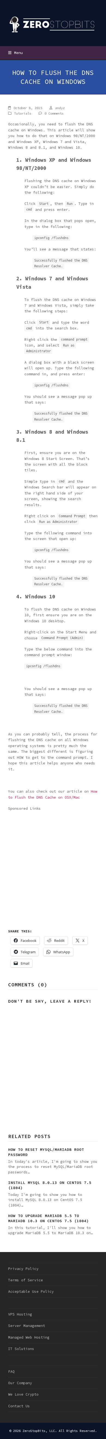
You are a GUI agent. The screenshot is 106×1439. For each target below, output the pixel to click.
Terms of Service (25, 1280)
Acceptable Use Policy (31, 1291)
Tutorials (22, 113)
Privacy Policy (23, 1268)
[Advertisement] (53, 864)
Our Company (20, 1383)
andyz (60, 108)
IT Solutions (21, 1348)
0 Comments (54, 113)
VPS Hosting (20, 1314)
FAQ (11, 1371)
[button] (15, 52)
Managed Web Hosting (28, 1337)
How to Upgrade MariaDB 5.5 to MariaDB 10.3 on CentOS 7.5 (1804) (48, 1218)
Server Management (26, 1325)
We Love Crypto (23, 1394)
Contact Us (19, 1406)
